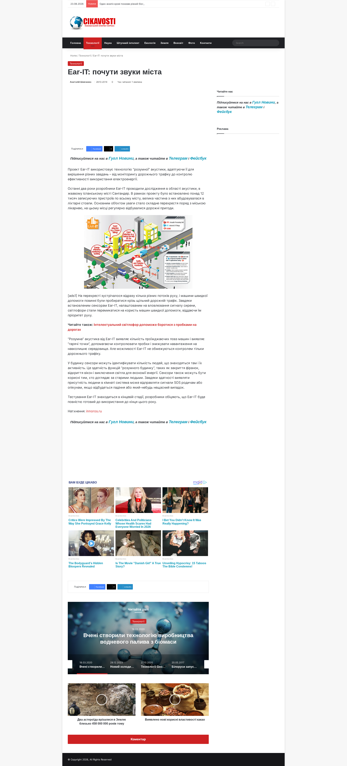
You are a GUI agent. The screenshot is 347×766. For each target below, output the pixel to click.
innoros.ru (94, 411)
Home (73, 55)
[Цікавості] (93, 22)
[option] (138, 638)
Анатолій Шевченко (80, 82)
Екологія (149, 42)
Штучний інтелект (128, 42)
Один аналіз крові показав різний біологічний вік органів (132, 3)
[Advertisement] (138, 115)
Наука (108, 42)
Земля (164, 42)
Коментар (138, 739)
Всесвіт (178, 42)
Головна (75, 42)
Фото (191, 42)
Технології (92, 42)
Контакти (206, 42)
